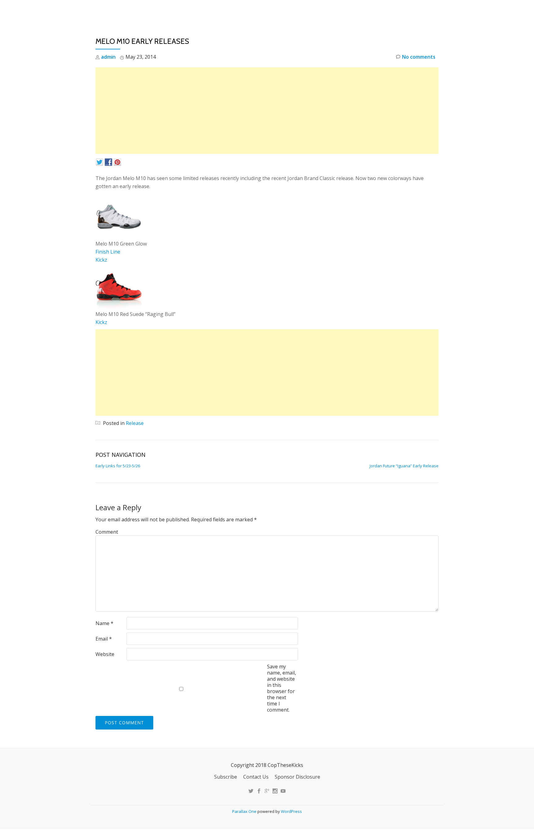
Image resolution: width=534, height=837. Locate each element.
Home (296, 10)
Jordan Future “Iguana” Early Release (404, 466)
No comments (418, 56)
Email (103, 639)
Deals (435, 10)
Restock (367, 10)
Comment (106, 532)
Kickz (101, 259)
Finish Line (107, 251)
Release (135, 423)
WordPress (291, 811)
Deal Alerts (402, 10)
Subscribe (225, 776)
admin (108, 56)
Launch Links (329, 10)
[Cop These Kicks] (157, 11)
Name (104, 623)
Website (104, 654)
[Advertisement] (267, 110)
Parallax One (244, 811)
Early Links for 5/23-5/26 (117, 466)
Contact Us (256, 776)
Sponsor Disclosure (297, 776)
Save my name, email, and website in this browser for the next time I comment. (281, 688)
